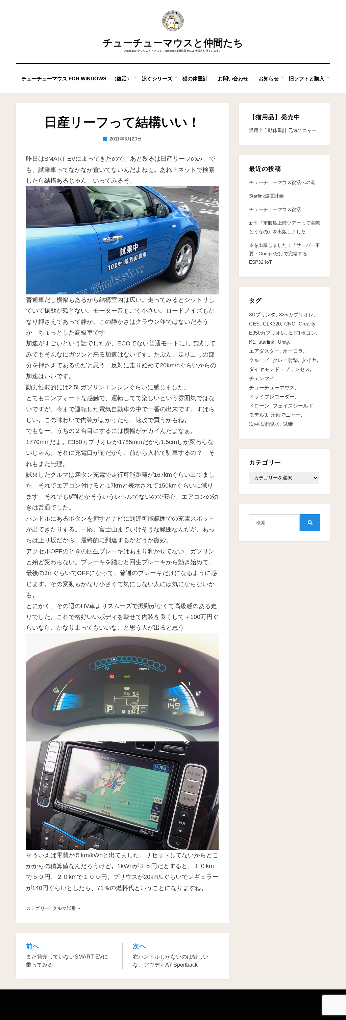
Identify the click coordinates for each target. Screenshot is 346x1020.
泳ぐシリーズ (157, 78)
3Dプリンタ (262, 314)
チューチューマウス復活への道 (282, 182)
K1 (252, 342)
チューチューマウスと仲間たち (173, 42)
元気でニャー (285, 415)
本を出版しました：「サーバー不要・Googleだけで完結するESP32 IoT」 (284, 253)
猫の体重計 (195, 78)
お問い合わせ (233, 78)
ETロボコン (302, 333)
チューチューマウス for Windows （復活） (77, 78)
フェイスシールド (293, 406)
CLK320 (272, 323)
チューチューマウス (272, 387)
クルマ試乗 (64, 908)
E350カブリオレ (267, 333)
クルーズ (259, 360)
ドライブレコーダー (272, 396)
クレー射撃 (285, 360)
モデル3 (258, 415)
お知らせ (268, 78)
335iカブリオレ (296, 314)
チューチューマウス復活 (275, 209)
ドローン (259, 406)
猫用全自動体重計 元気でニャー (283, 130)
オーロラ (293, 351)
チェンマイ (261, 378)
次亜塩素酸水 (264, 424)
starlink (266, 342)
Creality (307, 323)
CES (254, 323)
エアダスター (264, 351)
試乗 (288, 424)
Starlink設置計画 (266, 196)
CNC (289, 323)
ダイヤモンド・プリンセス (279, 369)
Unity (283, 342)
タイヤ (309, 360)
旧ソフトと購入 (306, 78)
